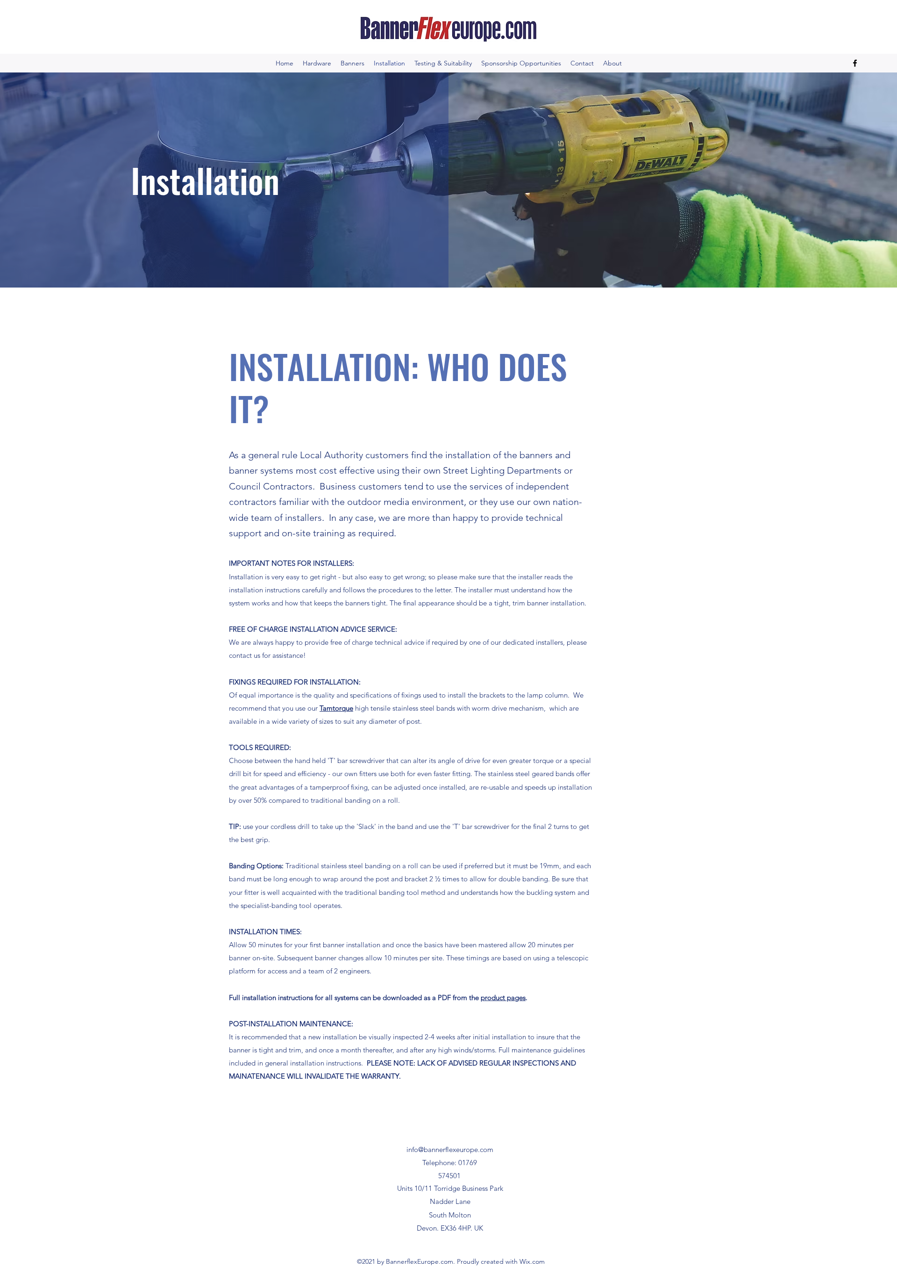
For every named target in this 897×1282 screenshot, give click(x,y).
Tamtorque (336, 708)
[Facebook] (855, 63)
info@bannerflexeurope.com (449, 1149)
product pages (503, 997)
